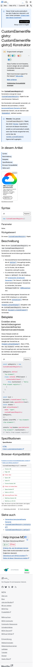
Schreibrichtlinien (7, 627)
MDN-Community (7, 621)
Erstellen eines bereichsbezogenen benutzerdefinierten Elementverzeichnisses (12, 325)
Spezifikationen (7, 162)
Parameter (6, 224)
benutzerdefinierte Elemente (10, 108)
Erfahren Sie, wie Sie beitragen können (15, 548)
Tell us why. (19, 76)
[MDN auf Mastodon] (12, 587)
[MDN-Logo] (5, 578)
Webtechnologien (7, 643)
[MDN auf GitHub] (2, 587)
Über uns (4, 596)
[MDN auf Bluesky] (6, 587)
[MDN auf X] (9, 587)
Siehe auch (6, 168)
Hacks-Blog (5, 659)
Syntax (4, 153)
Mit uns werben (6, 605)
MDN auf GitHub (6, 634)
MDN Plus (4, 609)
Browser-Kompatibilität (9, 165)
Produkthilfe (5, 612)
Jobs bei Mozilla (6, 602)
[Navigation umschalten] (30, 2)
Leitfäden (4, 649)
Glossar (4, 656)
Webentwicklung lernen (9, 646)
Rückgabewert (8, 232)
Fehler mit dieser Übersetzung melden (15, 558)
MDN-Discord (6, 631)
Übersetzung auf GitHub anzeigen (14, 556)
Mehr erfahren (12, 80)
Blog (3, 599)
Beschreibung (6, 156)
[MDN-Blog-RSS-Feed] (16, 587)
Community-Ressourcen (9, 624)
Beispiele (5, 159)
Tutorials (4, 652)
